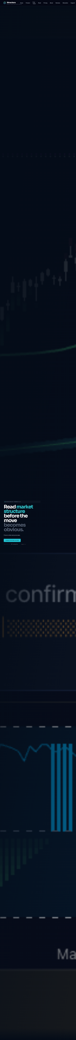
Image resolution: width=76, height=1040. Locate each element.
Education (65, 3)
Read (39, 3)
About (51, 3)
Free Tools (34, 3)
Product (28, 3)
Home (21, 3)
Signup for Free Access (12, 540)
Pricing (45, 3)
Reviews (58, 3)
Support (73, 3)
